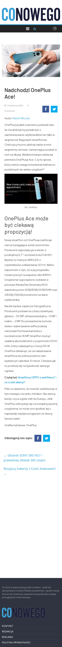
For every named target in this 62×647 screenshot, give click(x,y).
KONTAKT (7, 626)
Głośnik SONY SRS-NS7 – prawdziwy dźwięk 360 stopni (25, 457)
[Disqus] (31, 525)
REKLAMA (7, 637)
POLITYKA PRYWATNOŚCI (16, 642)
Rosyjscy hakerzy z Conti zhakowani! (30, 471)
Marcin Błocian (21, 118)
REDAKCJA (7, 631)
